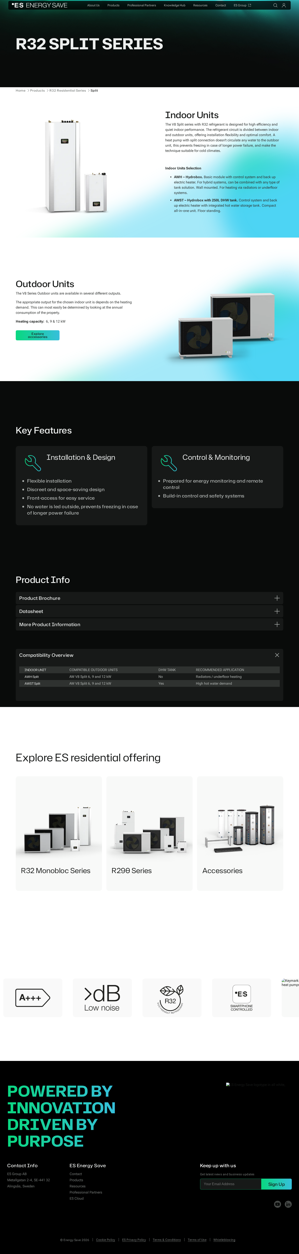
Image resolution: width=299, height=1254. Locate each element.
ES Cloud (77, 1198)
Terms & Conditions (167, 1240)
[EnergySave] (39, 5)
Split (94, 90)
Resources (200, 5)
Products (113, 5)
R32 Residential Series (67, 90)
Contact (220, 5)
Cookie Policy (105, 1240)
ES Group (240, 5)
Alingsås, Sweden (21, 1186)
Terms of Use (197, 1240)
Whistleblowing (224, 1240)
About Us (93, 5)
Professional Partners (141, 5)
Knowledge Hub (174, 5)
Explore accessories (37, 335)
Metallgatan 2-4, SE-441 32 (28, 1180)
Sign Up (276, 1184)
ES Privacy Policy (134, 1240)
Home (21, 90)
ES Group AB (17, 1174)
